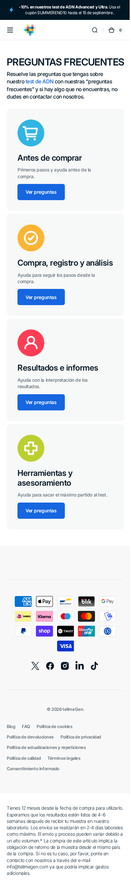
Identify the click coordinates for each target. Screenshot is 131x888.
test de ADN (39, 93)
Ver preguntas (41, 204)
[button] (10, 30)
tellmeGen (70, 736)
